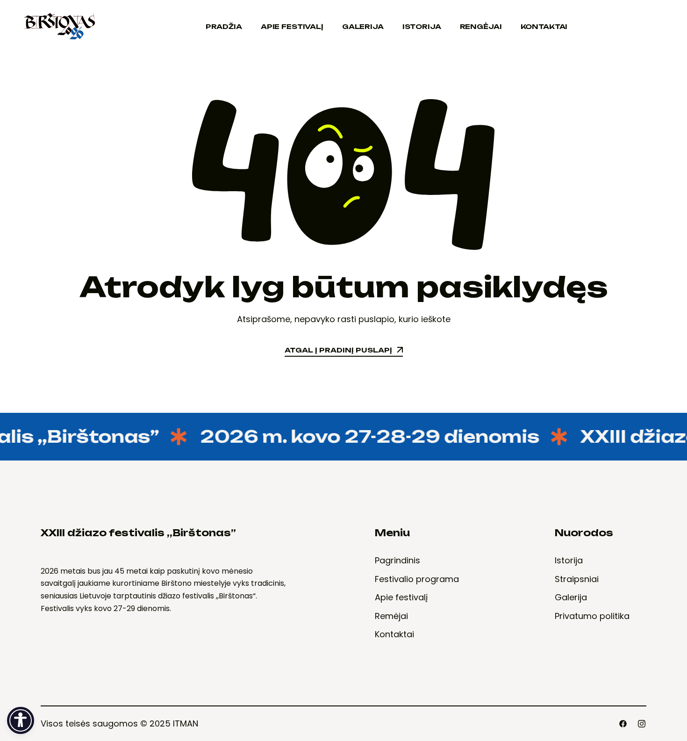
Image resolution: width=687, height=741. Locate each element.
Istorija (421, 26)
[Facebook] (623, 723)
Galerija (363, 26)
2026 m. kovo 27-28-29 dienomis (360, 436)
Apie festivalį (292, 26)
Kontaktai (544, 26)
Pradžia (224, 26)
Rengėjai (481, 26)
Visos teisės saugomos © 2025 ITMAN (119, 723)
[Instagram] (641, 723)
